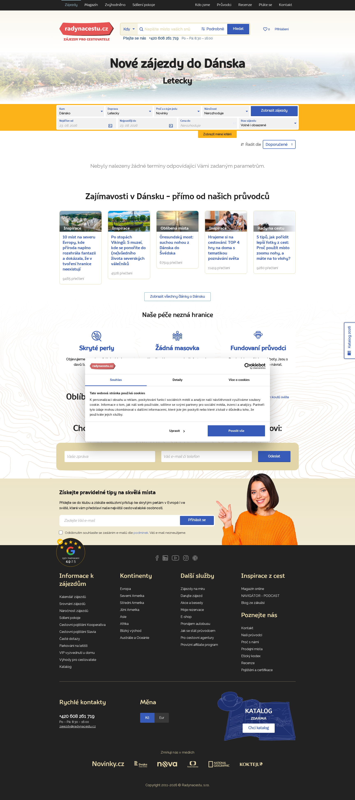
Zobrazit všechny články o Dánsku (177, 296)
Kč (147, 718)
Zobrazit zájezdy (274, 110)
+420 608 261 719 (164, 38)
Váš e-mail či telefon (178, 452)
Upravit (174, 430)
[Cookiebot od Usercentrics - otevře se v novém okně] (247, 366)
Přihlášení (282, 29)
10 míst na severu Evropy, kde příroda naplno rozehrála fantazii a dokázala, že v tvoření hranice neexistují (79, 253)
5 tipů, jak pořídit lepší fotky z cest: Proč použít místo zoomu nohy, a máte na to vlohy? (273, 248)
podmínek (141, 533)
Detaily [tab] (178, 380)
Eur (161, 718)
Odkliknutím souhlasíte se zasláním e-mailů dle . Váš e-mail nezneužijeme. (125, 533)
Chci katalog (258, 728)
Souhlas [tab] (116, 380)
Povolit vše (236, 430)
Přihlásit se (197, 520)
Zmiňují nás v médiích (178, 752)
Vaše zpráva (76, 452)
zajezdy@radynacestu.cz (77, 726)
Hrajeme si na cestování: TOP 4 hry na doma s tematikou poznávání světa (223, 248)
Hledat (238, 29)
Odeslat (274, 456)
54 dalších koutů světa (272, 397)
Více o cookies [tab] (239, 380)
